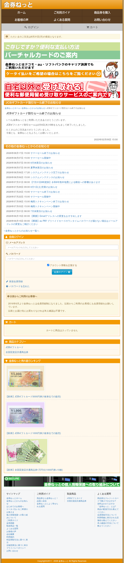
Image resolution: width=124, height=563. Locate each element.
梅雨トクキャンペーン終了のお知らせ (50, 201)
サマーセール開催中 (41, 157)
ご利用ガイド (62, 12)
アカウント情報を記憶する (63, 265)
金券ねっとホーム (13, 108)
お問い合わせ (102, 19)
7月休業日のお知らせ (41, 211)
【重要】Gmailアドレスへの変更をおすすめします (56, 215)
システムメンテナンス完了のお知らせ (50, 172)
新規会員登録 (16, 281)
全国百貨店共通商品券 (17, 352)
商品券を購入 (102, 12)
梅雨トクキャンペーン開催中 (45, 206)
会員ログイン (61, 272)
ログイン (33, 27)
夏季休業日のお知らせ (42, 167)
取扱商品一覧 (12, 525)
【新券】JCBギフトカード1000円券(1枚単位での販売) (33, 433)
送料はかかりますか (106, 503)
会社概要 (10, 534)
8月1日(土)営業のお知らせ (44, 186)
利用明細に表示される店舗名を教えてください (108, 519)
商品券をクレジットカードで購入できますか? (108, 499)
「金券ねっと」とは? (106, 506)
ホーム (21, 12)
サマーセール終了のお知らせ (45, 153)
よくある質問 (62, 19)
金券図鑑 (10, 523)
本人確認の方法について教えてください (108, 524)
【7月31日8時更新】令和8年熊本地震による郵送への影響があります (65, 182)
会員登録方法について (107, 514)
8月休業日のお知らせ (41, 162)
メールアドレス (17, 242)
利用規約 (10, 536)
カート (93, 27)
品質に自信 (41, 500)
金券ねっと (18, 5)
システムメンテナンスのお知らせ (47, 177)
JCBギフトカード (14, 347)
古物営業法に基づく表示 (17, 545)
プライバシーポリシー (16, 547)
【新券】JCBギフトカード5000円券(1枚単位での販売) (33, 396)
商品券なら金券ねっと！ (47, 498)
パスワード (15, 253)
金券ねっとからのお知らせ (34, 108)
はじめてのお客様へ (15, 506)
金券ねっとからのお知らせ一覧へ (22, 230)
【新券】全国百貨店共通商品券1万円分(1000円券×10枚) (34, 469)
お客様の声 (21, 19)
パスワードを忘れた (19, 286)
